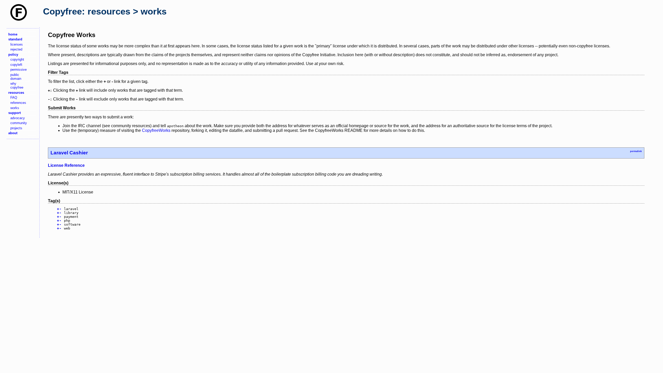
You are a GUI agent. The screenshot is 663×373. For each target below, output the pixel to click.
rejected (16, 49)
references (18, 103)
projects (16, 128)
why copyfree (16, 85)
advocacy (17, 118)
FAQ (13, 97)
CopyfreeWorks (156, 130)
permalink (636, 151)
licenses (16, 44)
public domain (15, 77)
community (18, 123)
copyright (17, 59)
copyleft (16, 65)
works (14, 108)
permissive (18, 69)
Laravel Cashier (69, 152)
